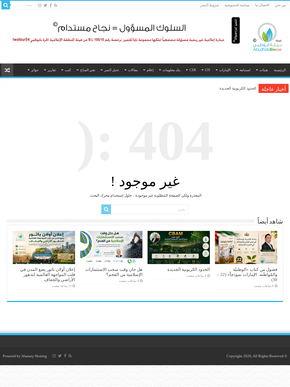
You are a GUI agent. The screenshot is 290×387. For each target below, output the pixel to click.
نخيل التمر (111, 70)
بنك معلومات (171, 70)
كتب (68, 70)
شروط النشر (209, 5)
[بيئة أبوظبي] (267, 35)
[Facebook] (50, 5)
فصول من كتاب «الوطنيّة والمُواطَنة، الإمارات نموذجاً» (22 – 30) (247, 274)
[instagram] (39, 5)
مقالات (133, 70)
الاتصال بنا (262, 5)
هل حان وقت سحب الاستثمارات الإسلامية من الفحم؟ (113, 272)
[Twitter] (45, 5)
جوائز (35, 70)
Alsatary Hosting (34, 356)
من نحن (280, 5)
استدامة (245, 70)
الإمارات (225, 70)
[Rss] (56, 5)
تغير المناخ (87, 70)
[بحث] (5, 5)
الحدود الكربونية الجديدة (237, 88)
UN (207, 70)
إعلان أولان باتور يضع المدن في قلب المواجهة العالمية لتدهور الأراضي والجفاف (47, 274)
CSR (192, 70)
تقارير (52, 70)
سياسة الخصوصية (237, 5)
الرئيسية (280, 70)
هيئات (263, 70)
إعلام (150, 70)
